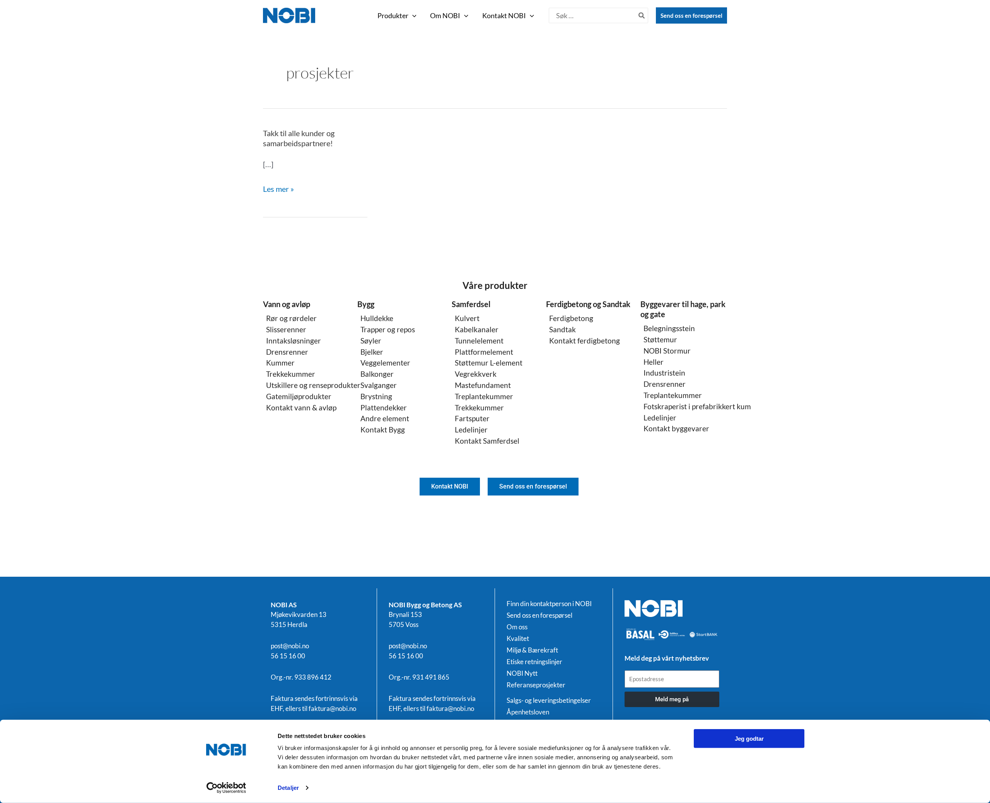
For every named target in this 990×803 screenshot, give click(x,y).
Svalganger (378, 385)
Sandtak (562, 329)
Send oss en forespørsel (691, 15)
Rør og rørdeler (291, 318)
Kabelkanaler (476, 329)
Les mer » (278, 188)
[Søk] (642, 15)
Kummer (280, 362)
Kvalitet (518, 638)
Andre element (384, 418)
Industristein (664, 372)
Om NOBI (445, 15)
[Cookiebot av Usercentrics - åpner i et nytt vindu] (226, 788)
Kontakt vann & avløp (301, 407)
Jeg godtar (749, 738)
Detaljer (288, 787)
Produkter (392, 15)
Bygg (365, 304)
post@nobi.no (290, 646)
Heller (654, 361)
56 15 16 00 (288, 656)
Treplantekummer (484, 396)
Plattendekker (383, 407)
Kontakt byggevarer (676, 428)
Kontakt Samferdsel (487, 440)
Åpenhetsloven (528, 712)
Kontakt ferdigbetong (584, 340)
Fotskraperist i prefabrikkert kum (697, 406)
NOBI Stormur (667, 350)
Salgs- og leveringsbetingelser (549, 700)
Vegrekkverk (476, 373)
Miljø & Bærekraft (532, 650)
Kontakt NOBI (504, 15)
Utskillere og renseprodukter (313, 385)
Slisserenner (286, 329)
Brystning (376, 396)
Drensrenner (287, 351)
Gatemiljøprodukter (298, 396)
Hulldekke (376, 318)
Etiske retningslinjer (534, 662)
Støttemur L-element (488, 362)
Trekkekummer (290, 373)
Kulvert (467, 318)
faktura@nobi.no (332, 708)
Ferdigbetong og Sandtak (588, 304)
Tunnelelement (479, 340)
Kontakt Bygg (382, 429)
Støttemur (660, 339)
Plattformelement (484, 351)
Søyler (370, 340)
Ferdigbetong (571, 318)
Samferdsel (471, 304)
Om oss (517, 627)
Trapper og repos (387, 329)
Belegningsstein (669, 328)
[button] (412, 15)
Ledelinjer (471, 429)
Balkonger (377, 373)
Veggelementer (385, 362)
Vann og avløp (286, 304)
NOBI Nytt (522, 673)
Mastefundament (483, 385)
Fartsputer (472, 418)
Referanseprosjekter (536, 685)
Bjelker (371, 351)
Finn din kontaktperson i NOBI (549, 604)
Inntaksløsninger (293, 340)
